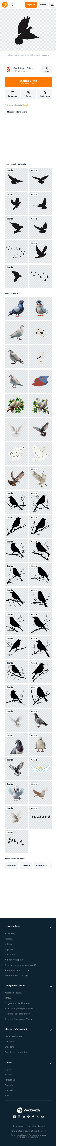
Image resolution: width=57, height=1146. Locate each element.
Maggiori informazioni (17, 110)
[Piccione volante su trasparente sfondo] (16, 694)
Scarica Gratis (28, 82)
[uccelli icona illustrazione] (16, 597)
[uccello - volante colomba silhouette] (16, 177)
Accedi (43, 4)
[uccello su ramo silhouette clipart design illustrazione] (16, 815)
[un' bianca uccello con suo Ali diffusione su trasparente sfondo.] (16, 791)
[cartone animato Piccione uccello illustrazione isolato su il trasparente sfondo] (16, 427)
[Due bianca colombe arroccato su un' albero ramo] (16, 621)
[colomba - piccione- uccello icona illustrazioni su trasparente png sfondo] (16, 347)
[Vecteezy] (5, 5)
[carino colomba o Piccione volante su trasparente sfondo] (16, 767)
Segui (47, 71)
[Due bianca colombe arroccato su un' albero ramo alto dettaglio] (16, 646)
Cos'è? (25, 105)
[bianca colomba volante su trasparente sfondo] (16, 670)
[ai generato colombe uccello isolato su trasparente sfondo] (16, 476)
